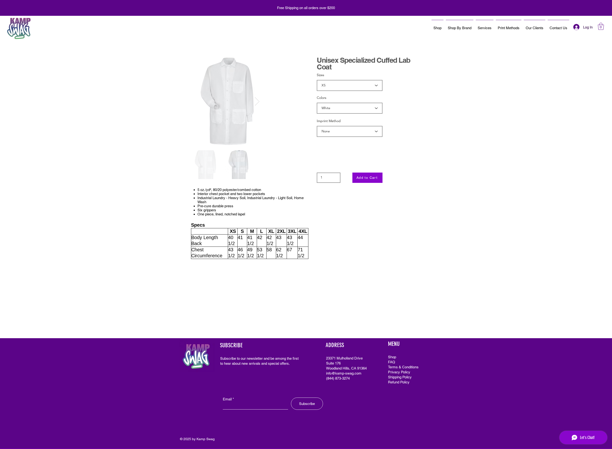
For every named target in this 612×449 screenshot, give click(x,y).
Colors (321, 97)
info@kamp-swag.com (343, 373)
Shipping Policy (400, 377)
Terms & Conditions (403, 367)
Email (227, 399)
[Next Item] (257, 101)
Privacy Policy (399, 372)
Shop (392, 357)
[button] (601, 26)
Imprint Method (329, 121)
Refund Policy (399, 382)
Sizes (320, 75)
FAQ (391, 362)
